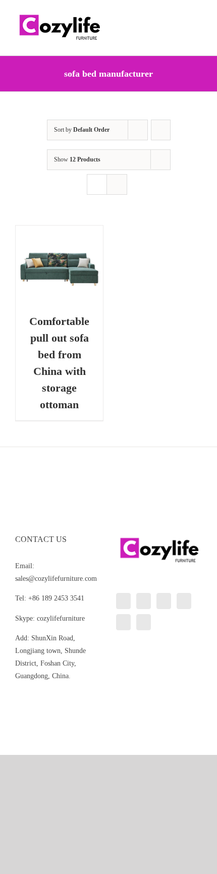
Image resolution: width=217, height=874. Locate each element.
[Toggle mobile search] (180, 15)
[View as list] (117, 184)
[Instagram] (163, 601)
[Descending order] (161, 130)
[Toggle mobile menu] (198, 15)
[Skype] (123, 622)
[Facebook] (143, 601)
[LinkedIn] (123, 601)
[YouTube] (184, 601)
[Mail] (143, 622)
